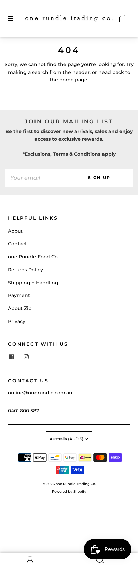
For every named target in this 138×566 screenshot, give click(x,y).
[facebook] (11, 356)
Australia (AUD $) (67, 438)
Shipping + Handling (33, 283)
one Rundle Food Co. (33, 257)
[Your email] (35, 178)
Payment (19, 295)
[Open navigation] (15, 18)
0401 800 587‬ (23, 411)
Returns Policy (25, 270)
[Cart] (122, 18)
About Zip (20, 308)
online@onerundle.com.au (40, 393)
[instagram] (26, 356)
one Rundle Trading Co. (76, 484)
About (15, 231)
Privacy (16, 321)
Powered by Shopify (69, 491)
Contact (17, 244)
